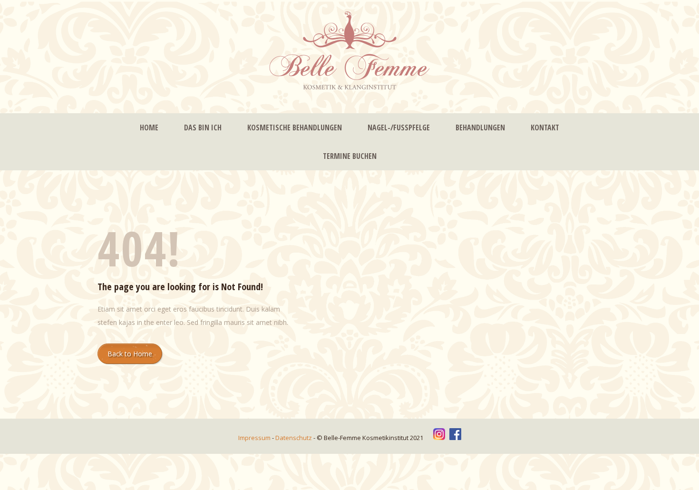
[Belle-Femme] (349, 51)
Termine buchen (350, 156)
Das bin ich (203, 127)
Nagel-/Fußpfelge (399, 127)
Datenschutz (294, 437)
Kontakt (545, 127)
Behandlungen (480, 127)
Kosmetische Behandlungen (294, 127)
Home (149, 127)
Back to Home (129, 353)
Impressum (255, 437)
